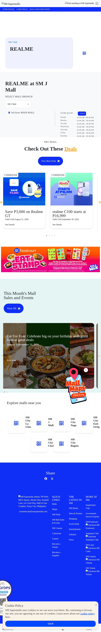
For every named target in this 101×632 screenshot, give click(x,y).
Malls (54, 504)
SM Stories (73, 508)
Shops (54, 509)
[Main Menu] (96, 3)
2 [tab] (49, 235)
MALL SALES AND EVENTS (40, 9)
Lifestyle (72, 534)
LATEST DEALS (22, 9)
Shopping (73, 519)
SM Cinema (57, 528)
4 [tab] (54, 235)
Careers (55, 539)
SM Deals (56, 514)
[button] (79, 3)
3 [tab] (51, 235)
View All (12, 308)
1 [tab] (46, 235)
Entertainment (74, 529)
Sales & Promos (75, 513)
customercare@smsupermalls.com (33, 511)
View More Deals (49, 161)
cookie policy (87, 613)
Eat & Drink (74, 524)
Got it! (50, 624)
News (71, 540)
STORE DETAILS (8, 9)
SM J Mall (12, 42)
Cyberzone (56, 533)
